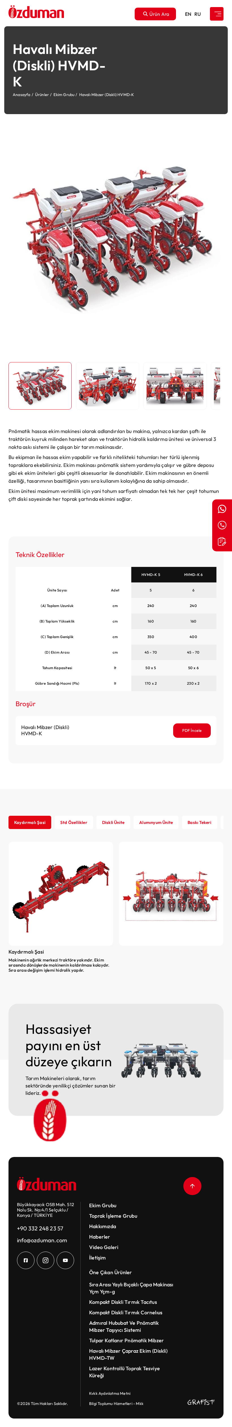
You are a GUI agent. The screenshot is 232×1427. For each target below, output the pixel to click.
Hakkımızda (102, 1226)
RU (197, 14)
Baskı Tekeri (199, 822)
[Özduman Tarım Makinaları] (36, 14)
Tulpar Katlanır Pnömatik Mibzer (126, 1340)
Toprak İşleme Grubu (113, 1216)
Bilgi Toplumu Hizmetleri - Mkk (116, 1403)
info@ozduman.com (42, 1240)
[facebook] (26, 1260)
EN (188, 14)
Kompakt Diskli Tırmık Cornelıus (125, 1312)
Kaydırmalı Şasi (30, 822)
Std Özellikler (73, 822)
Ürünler (42, 94)
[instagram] (45, 1260)
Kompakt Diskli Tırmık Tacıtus (123, 1302)
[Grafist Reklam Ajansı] (201, 1402)
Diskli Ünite (113, 822)
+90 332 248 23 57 (40, 1228)
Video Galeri (103, 1247)
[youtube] (65, 1260)
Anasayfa (22, 94)
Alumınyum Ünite (156, 822)
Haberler (99, 1237)
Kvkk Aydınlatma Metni (109, 1393)
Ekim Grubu (63, 94)
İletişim (97, 1257)
